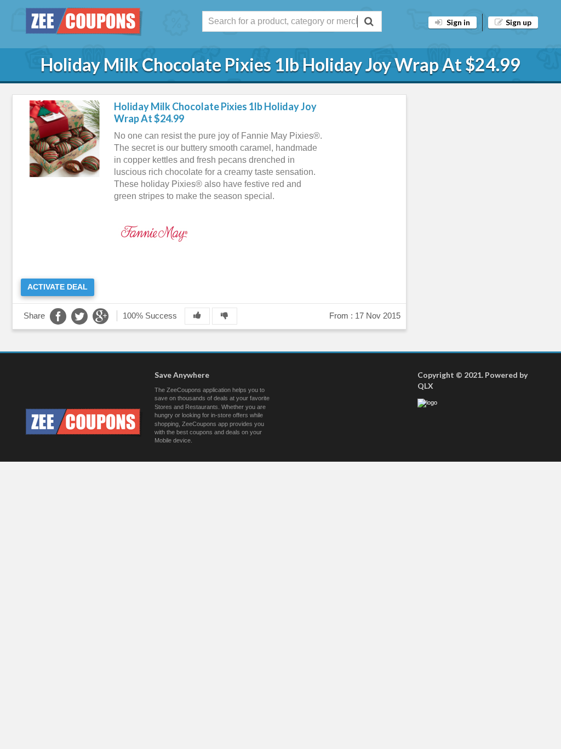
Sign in (457, 22)
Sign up (518, 22)
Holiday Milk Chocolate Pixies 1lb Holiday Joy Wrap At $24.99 (215, 112)
